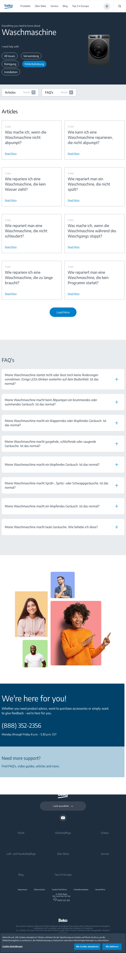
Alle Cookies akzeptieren (87, 946)
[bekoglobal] (9, 6)
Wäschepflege (63, 832)
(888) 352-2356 (21, 725)
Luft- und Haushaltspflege (21, 853)
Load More (63, 312)
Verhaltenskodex (81, 890)
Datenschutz (39, 890)
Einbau (105, 832)
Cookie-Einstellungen (12, 946)
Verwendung (31, 56)
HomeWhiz (100, 890)
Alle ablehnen (112, 946)
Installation (11, 72)
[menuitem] (26, 6)
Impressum (22, 890)
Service (105, 853)
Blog (21, 874)
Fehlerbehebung (34, 64)
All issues (9, 56)
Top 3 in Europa (63, 874)
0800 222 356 (63, 900)
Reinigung (10, 64)
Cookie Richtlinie (59, 890)
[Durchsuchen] (119, 6)
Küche (21, 832)
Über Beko (63, 853)
